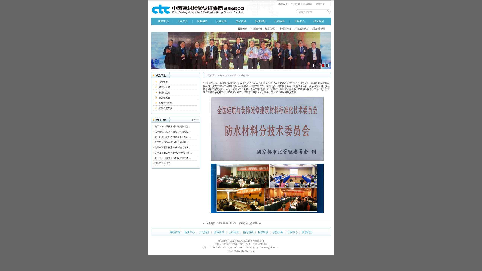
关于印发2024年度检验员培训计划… (173, 142)
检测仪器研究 (318, 28)
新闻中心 (163, 21)
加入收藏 (295, 4)
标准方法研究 (301, 28)
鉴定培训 (241, 21)
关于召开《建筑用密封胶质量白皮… (173, 158)
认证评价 (221, 21)
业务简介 (242, 28)
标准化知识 (256, 28)
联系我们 (318, 21)
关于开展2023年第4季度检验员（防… (173, 152)
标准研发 (260, 21)
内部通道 (320, 4)
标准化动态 (270, 28)
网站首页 (175, 232)
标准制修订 (285, 28)
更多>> (195, 120)
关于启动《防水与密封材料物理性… (173, 131)
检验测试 (202, 21)
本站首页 (283, 4)
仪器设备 (280, 21)
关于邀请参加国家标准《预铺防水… (173, 147)
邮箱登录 (307, 4)
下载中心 (299, 21)
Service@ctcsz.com (270, 247)
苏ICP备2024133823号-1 (241, 251)
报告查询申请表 (162, 163)
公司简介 (182, 21)
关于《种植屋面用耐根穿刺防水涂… (173, 126)
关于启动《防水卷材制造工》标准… (173, 137)
